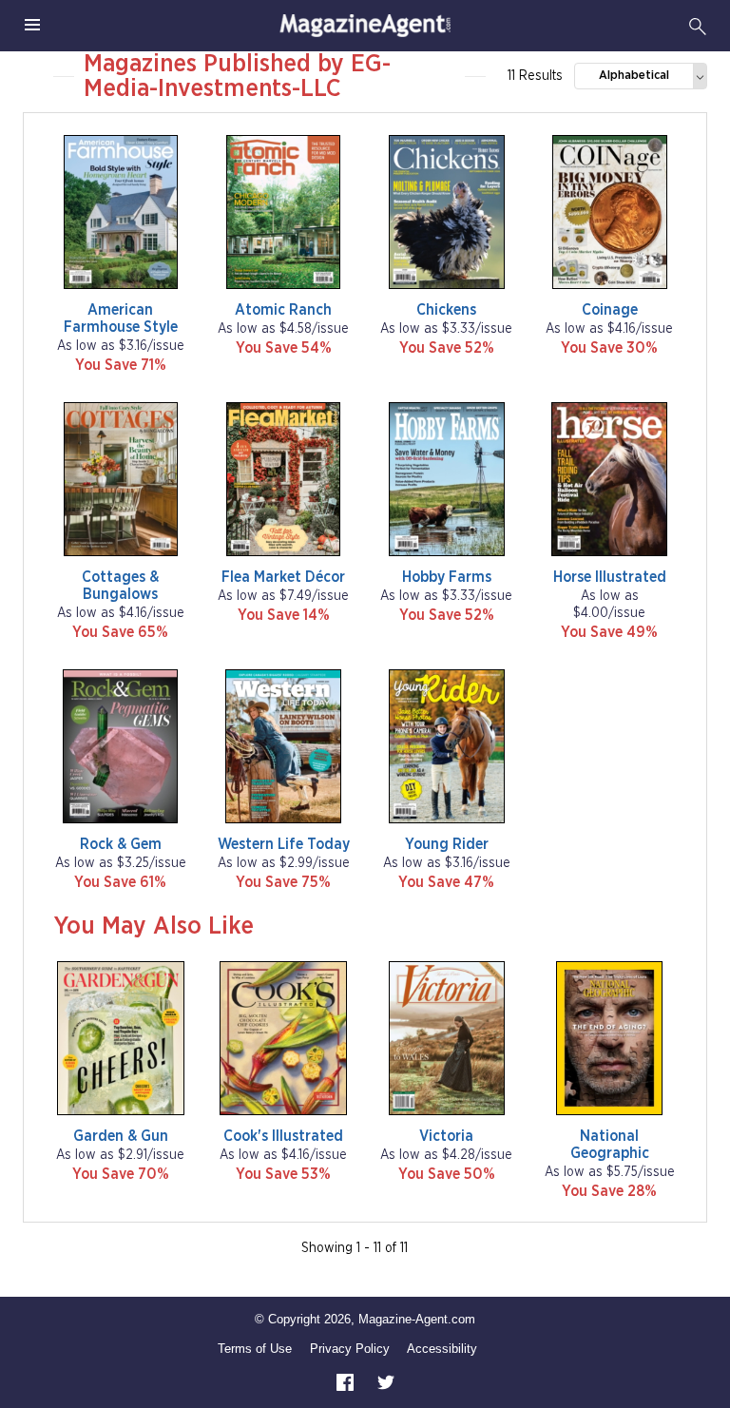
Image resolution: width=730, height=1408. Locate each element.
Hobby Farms (446, 577)
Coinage (610, 310)
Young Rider (447, 844)
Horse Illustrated (609, 577)
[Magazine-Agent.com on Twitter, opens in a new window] (385, 1381)
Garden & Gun (120, 1136)
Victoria (446, 1136)
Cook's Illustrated (283, 1136)
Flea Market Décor (283, 577)
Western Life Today (284, 844)
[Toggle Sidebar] (32, 26)
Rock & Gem (121, 844)
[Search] (698, 26)
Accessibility (442, 1348)
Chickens (446, 310)
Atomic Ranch (283, 310)
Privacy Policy (350, 1348)
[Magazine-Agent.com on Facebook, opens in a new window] (346, 1381)
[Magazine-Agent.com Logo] (365, 25)
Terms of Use (255, 1348)
